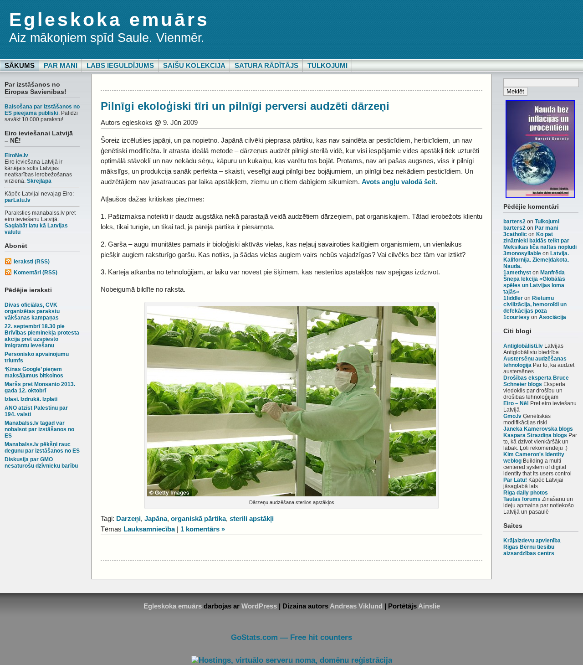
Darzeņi (128, 518)
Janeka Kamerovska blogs (538, 429)
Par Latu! (515, 480)
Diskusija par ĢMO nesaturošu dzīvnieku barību (41, 462)
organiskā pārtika (198, 518)
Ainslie (429, 606)
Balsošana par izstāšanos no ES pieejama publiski (42, 109)
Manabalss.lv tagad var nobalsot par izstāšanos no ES (39, 429)
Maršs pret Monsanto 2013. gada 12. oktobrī (40, 387)
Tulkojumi (327, 65)
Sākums (20, 65)
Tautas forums (522, 499)
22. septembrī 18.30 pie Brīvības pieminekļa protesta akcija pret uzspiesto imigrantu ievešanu (42, 336)
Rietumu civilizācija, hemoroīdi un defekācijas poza (535, 304)
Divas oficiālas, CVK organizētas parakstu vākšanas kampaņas (32, 311)
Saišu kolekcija (194, 65)
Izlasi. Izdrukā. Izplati (31, 399)
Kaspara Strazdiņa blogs (535, 435)
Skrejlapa (39, 181)
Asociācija (552, 317)
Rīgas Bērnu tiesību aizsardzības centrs (528, 550)
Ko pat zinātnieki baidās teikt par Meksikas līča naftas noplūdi (540, 240)
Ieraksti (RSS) (32, 261)
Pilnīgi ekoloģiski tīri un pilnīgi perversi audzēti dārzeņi (245, 106)
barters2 (514, 221)
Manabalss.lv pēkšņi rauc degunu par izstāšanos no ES (42, 447)
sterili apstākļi (252, 518)
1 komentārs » (202, 529)
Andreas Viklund (356, 606)
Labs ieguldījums (120, 65)
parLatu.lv (18, 200)
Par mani (60, 65)
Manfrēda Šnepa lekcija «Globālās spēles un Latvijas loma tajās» (534, 282)
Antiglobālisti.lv (523, 346)
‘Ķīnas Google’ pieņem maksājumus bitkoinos (34, 372)
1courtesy (516, 317)
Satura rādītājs (266, 65)
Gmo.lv (512, 416)
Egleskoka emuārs (109, 19)
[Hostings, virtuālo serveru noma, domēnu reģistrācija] (291, 660)
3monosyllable (522, 253)
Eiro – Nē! (516, 403)
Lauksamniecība (149, 529)
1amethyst (517, 272)
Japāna (155, 518)
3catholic (515, 234)
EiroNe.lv (16, 155)
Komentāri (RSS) (35, 272)
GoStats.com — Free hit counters (291, 637)
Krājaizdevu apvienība (532, 540)
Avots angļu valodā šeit (398, 182)
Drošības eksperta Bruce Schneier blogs (536, 381)
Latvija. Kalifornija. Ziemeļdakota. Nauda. (536, 259)
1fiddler (513, 298)
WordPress (259, 606)
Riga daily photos (525, 493)
